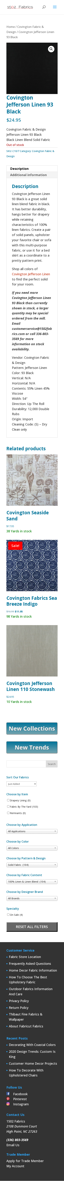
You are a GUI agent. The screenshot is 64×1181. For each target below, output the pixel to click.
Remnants (18, 813)
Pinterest (18, 1099)
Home (10, 27)
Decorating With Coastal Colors (32, 1045)
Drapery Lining (20, 800)
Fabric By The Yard (24, 806)
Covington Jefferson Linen (31, 274)
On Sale (16, 914)
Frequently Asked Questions (30, 963)
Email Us (12, 1145)
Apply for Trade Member (25, 1161)
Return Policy (18, 1007)
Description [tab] (19, 168)
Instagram (19, 1104)
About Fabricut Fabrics (26, 1026)
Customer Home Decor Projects (33, 1063)
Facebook (19, 1094)
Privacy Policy (19, 1001)
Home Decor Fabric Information (33, 970)
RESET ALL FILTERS (32, 926)
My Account (15, 1166)
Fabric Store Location (25, 957)
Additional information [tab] (28, 175)
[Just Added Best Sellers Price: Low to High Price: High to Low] (21, 783)
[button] (51, 49)
